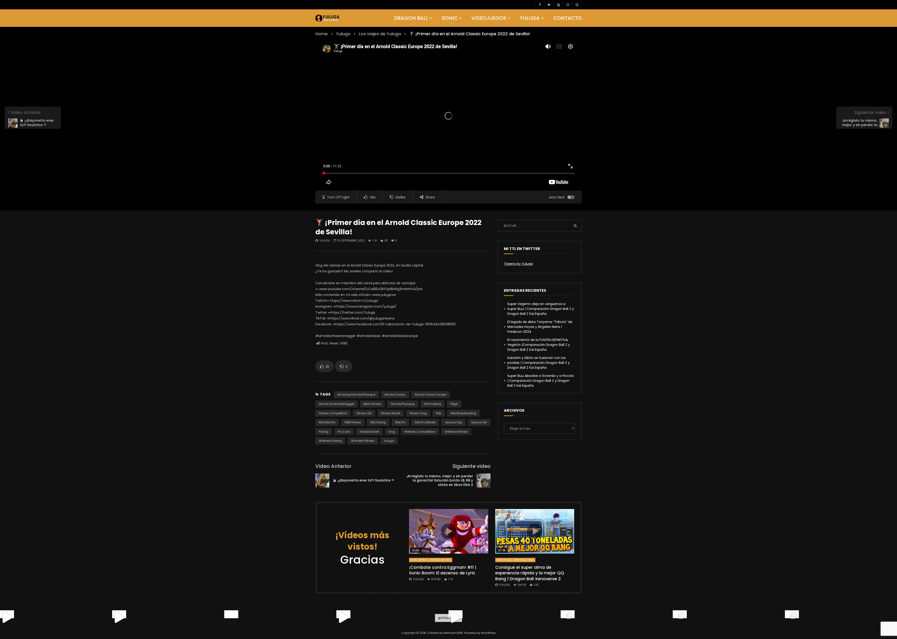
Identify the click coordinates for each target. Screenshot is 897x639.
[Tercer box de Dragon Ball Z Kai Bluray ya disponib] (568, 617)
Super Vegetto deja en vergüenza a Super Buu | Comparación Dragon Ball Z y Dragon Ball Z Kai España (540, 309)
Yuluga (530, 18)
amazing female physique (356, 395)
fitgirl (454, 404)
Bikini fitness (372, 404)
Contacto (567, 18)
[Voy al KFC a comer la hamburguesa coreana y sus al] (455, 617)
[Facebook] (539, 4)
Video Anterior (333, 466)
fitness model (390, 413)
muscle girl (479, 422)
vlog (391, 432)
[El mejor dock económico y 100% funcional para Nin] (7, 617)
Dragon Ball (411, 18)
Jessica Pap (453, 422)
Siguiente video (471, 466)
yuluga (389, 441)
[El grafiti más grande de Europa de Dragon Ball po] (119, 617)
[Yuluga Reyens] (327, 18)
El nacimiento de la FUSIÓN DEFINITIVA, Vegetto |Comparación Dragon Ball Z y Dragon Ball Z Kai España (538, 344)
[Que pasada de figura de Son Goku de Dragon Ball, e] (792, 617)
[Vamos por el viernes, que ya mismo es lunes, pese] (231, 617)
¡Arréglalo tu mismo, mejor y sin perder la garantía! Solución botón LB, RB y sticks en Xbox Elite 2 (440, 480)
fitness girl (364, 413)
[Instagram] (567, 4)
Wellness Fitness (456, 432)
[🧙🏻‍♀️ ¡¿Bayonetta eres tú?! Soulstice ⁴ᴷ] (322, 481)
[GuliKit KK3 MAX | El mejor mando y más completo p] (343, 617)
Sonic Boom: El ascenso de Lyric (430, 560)
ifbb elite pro (327, 422)
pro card (344, 432)
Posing (323, 432)
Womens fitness (362, 441)
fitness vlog (418, 413)
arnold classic (395, 395)
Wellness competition (419, 432)
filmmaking (432, 404)
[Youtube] (558, 4)
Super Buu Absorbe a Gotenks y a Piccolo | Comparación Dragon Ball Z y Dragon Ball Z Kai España (540, 380)
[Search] (577, 4)
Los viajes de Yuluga (380, 34)
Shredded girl (369, 432)
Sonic (450, 18)
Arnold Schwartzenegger (336, 404)
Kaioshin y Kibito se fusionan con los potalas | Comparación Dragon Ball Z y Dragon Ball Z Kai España (538, 362)
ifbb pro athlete (425, 422)
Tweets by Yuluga (518, 263)
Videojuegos (488, 18)
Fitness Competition (333, 413)
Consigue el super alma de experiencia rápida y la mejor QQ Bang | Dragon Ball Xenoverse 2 (529, 573)
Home (321, 34)
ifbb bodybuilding (463, 413)
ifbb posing (378, 422)
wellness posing (330, 441)
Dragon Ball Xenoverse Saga (515, 560)
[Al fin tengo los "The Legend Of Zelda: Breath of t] (680, 617)
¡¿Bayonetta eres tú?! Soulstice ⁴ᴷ (365, 480)
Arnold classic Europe (430, 395)
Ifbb (438, 413)
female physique (403, 404)
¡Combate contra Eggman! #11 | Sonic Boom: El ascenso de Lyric (442, 570)
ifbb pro (400, 422)
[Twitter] (549, 4)
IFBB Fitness (353, 422)
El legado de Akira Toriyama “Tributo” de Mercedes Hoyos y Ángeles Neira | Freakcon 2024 (539, 327)
